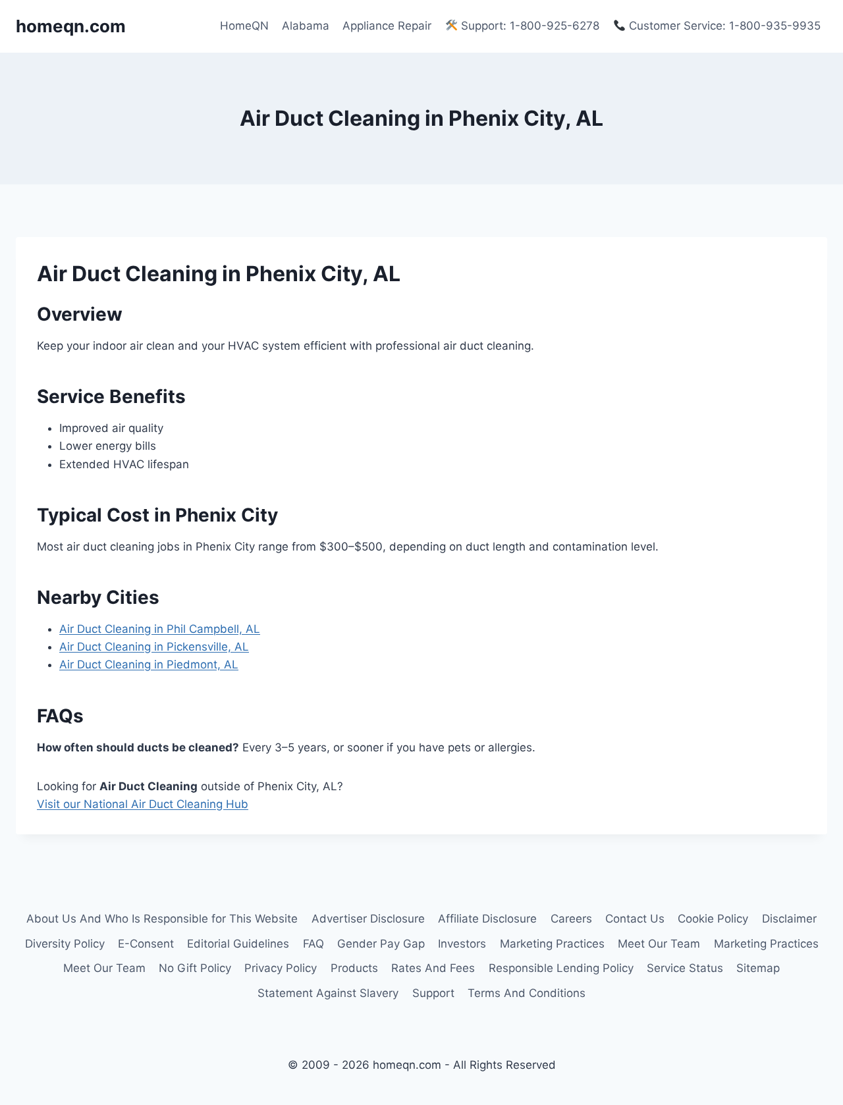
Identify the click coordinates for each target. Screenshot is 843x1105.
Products (354, 968)
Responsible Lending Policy (561, 968)
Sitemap (758, 968)
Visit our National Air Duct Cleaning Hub (142, 804)
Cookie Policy (713, 918)
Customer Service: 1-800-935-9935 (723, 25)
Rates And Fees (433, 968)
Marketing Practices (552, 943)
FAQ (313, 943)
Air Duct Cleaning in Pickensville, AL (154, 646)
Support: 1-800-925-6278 (528, 25)
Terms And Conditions (526, 993)
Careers (571, 918)
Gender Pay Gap (381, 943)
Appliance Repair (386, 25)
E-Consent (146, 943)
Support (433, 993)
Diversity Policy (65, 943)
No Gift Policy (195, 968)
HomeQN (244, 25)
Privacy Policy (280, 968)
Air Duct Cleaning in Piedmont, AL (148, 664)
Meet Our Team (659, 943)
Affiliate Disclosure (487, 918)
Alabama (305, 25)
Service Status (685, 968)
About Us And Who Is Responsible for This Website (162, 918)
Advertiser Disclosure (368, 918)
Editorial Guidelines (238, 943)
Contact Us (635, 918)
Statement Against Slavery (328, 993)
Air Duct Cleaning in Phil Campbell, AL (159, 628)
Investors (462, 943)
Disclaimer (789, 918)
